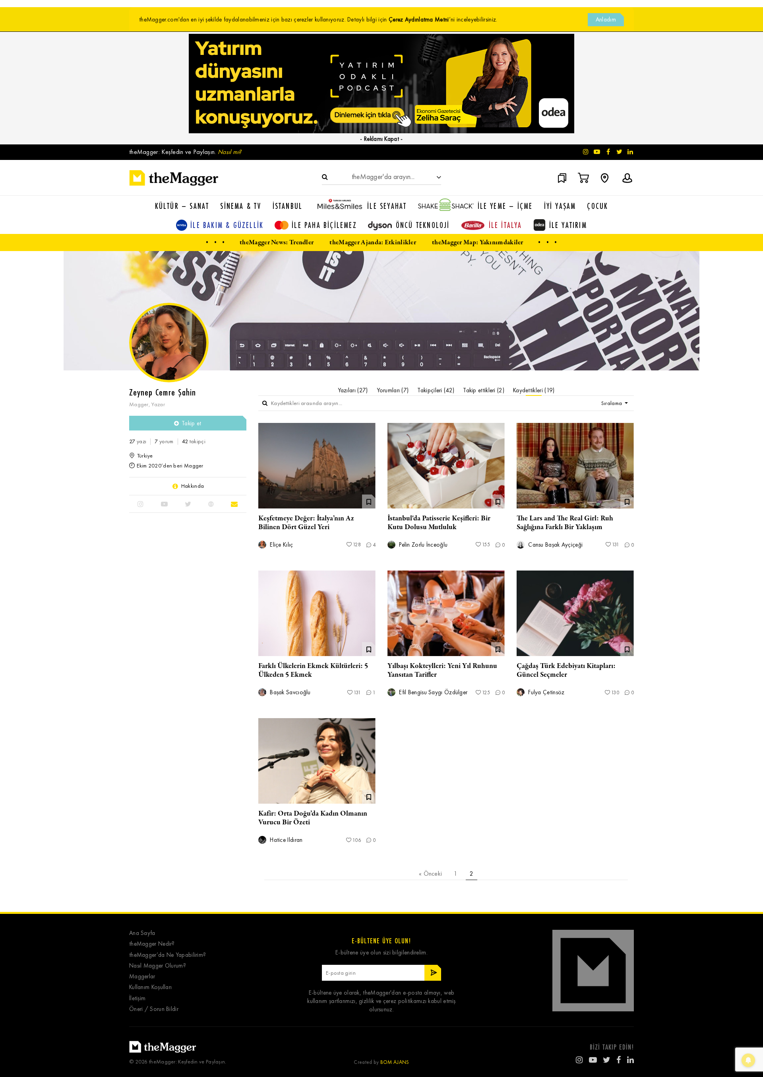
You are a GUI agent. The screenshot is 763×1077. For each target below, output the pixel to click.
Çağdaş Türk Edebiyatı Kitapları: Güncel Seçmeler (566, 670)
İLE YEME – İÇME (505, 206)
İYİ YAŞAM (560, 206)
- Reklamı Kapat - (381, 138)
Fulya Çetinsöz (546, 692)
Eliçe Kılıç (280, 544)
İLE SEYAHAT (387, 206)
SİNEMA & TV (240, 206)
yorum (164, 441)
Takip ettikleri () (483, 390)
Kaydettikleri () (533, 390)
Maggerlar (142, 976)
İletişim (137, 998)
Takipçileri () (435, 390)
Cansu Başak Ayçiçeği (555, 544)
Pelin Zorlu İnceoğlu (422, 544)
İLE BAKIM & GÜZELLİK (226, 225)
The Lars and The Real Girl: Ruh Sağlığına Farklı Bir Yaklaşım (565, 522)
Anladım (606, 19)
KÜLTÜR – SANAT (182, 206)
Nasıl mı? (230, 152)
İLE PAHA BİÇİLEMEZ (324, 225)
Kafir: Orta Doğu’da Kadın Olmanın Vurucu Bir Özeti (312, 818)
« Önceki (430, 873)
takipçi (193, 441)
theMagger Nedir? (152, 944)
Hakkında (192, 486)
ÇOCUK (597, 206)
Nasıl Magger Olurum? (157, 965)
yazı (137, 441)
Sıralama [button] (612, 403)
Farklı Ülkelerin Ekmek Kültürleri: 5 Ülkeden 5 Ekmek (313, 670)
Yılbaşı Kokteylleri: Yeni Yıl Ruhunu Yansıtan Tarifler (442, 670)
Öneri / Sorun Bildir (153, 1009)
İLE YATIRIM (568, 225)
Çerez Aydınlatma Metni (419, 19)
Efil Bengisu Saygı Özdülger (432, 692)
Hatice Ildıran (285, 840)
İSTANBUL (288, 206)
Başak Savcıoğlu (289, 692)
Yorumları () (393, 390)
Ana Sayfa (142, 933)
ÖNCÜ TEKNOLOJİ (423, 225)
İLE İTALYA (505, 225)
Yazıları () (353, 390)
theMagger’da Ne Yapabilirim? (167, 955)
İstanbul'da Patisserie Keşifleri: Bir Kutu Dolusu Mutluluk (438, 522)
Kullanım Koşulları (150, 987)
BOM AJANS (394, 1062)
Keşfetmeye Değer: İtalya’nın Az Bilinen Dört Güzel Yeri (306, 522)
